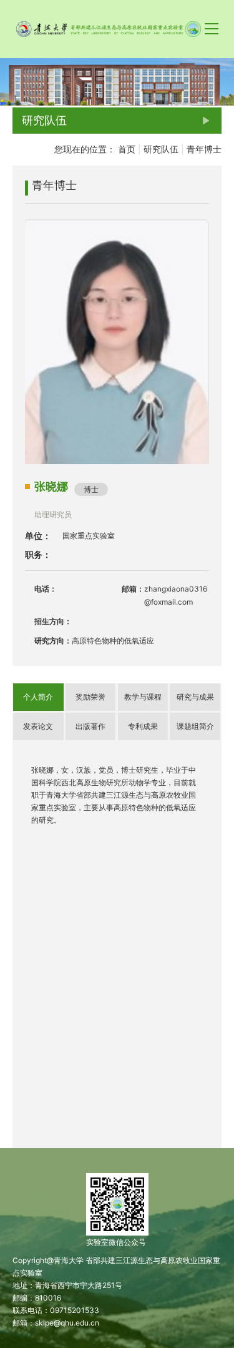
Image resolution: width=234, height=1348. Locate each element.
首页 (126, 149)
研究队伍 (161, 149)
